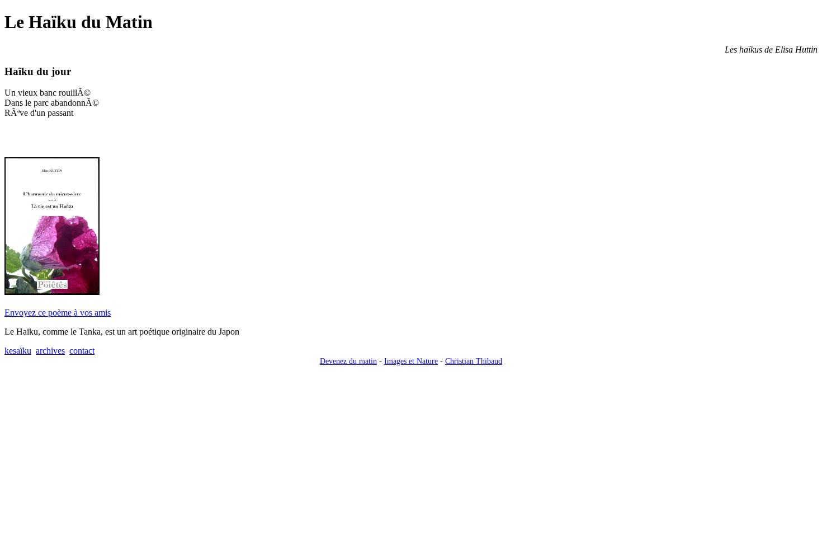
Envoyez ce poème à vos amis (57, 312)
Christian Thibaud (473, 360)
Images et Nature (411, 360)
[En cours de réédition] (52, 292)
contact (82, 350)
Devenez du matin (348, 360)
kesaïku (17, 350)
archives (50, 350)
